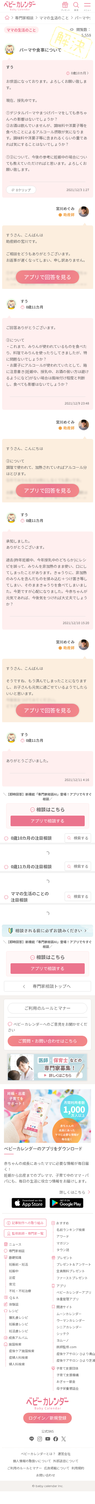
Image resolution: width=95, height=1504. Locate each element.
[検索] (76, 6)
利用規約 (78, 1468)
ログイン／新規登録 (47, 1418)
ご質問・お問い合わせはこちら (47, 1041)
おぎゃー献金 (65, 1381)
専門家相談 (24, 17)
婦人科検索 (17, 1364)
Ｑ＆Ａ (14, 1297)
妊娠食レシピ (18, 1324)
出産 (12, 1277)
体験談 (13, 1304)
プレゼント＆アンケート (71, 1264)
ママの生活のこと (54, 17)
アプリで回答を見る (47, 277)
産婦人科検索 (18, 1357)
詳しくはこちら (72, 1192)
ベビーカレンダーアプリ (71, 1292)
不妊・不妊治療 (20, 1290)
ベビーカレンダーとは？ (38, 1453)
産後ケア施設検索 (21, 1350)
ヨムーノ (62, 1340)
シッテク (62, 1333)
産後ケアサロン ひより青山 (71, 1353)
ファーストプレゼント (71, 1277)
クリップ (23, 190)
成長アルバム (18, 1337)
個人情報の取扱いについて (32, 1460)
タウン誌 (62, 1249)
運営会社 (64, 1453)
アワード (62, 1236)
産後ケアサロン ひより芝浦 (71, 1360)
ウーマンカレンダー (70, 1320)
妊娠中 (13, 1271)
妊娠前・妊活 (18, 1264)
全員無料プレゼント (70, 1271)
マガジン (62, 1243)
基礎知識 (15, 1257)
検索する (81, 837)
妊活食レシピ (18, 1331)
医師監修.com (66, 1346)
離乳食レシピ (18, 1317)
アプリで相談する (47, 820)
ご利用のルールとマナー (47, 1008)
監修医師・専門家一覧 (28, 1233)
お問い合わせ (45, 1475)
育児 (12, 1284)
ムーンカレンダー (69, 1313)
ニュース (15, 1244)
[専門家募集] (47, 1066)
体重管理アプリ (67, 1299)
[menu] (87, 6)
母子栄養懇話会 (67, 1388)
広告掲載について (56, 1468)
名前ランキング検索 (70, 1229)
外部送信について (65, 1460)
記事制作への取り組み (28, 1222)
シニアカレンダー (69, 1327)
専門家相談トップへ (51, 986)
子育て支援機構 (67, 1375)
